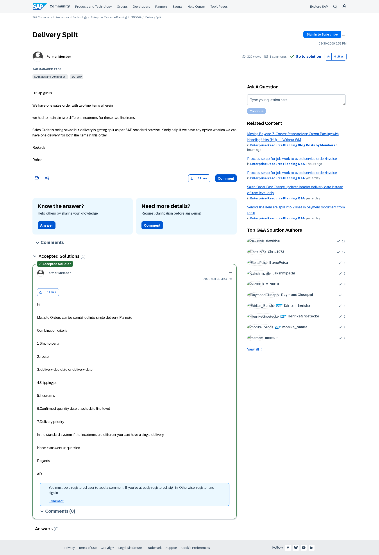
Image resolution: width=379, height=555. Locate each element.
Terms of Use (88, 548)
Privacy (69, 548)
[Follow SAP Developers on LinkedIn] (311, 547)
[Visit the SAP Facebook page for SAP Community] (288, 547)
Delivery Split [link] (153, 17)
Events (177, 6)
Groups (122, 6)
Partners (161, 6)
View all (253, 349)
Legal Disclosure (130, 548)
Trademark (154, 548)
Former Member (58, 56)
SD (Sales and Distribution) (50, 76)
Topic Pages (219, 6)
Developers (141, 6)
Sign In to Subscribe (322, 34)
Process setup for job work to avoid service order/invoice (292, 159)
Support (171, 548)
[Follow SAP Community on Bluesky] (296, 547)
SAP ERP (77, 76)
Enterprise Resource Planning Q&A (277, 164)
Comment (226, 178)
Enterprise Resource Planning (109, 17)
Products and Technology (93, 6)
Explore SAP (319, 6)
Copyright (107, 548)
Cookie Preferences (195, 548)
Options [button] (343, 35)
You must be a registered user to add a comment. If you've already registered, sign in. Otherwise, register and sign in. (131, 490)
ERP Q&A (136, 17)
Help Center (196, 6)
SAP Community (42, 17)
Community (60, 6)
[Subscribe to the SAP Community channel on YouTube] (304, 547)
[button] (328, 57)
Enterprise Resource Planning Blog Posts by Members (292, 145)
